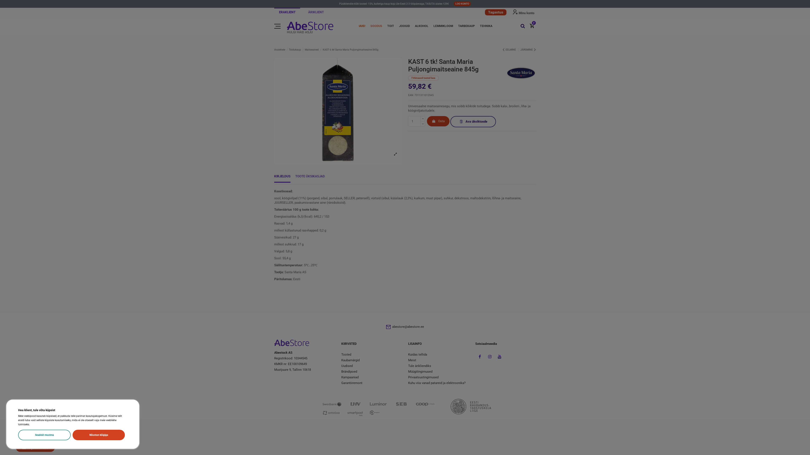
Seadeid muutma (44, 435)
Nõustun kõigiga (98, 435)
